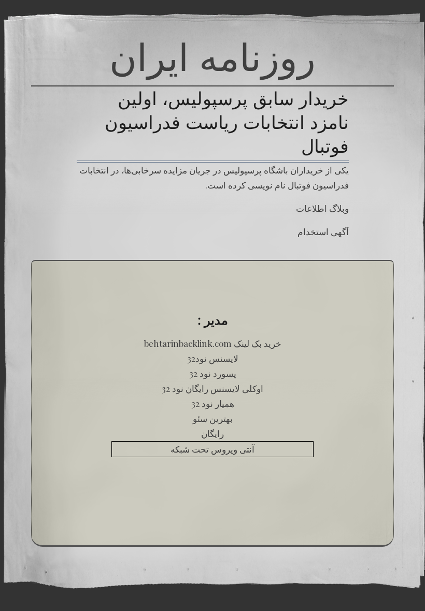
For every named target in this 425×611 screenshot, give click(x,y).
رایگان (212, 433)
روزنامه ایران (212, 57)
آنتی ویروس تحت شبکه (212, 449)
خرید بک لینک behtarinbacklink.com (212, 343)
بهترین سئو (213, 418)
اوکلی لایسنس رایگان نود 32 (212, 388)
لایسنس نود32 (212, 358)
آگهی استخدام (323, 231)
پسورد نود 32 (212, 373)
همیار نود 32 (212, 403)
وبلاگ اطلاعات (322, 208)
